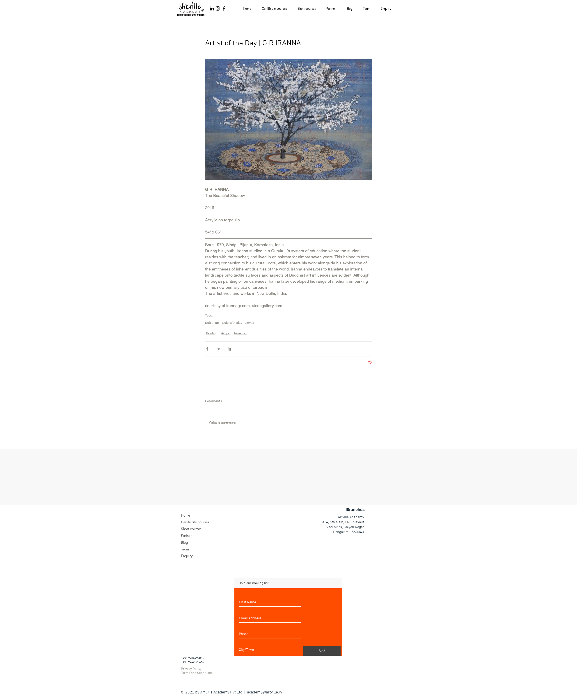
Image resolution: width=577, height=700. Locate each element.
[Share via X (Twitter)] (218, 349)
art (217, 322)
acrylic (249, 322)
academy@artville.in (264, 692)
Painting (211, 333)
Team (185, 549)
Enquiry (187, 556)
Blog (184, 542)
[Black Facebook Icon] (224, 8)
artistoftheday (232, 322)
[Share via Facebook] (207, 349)
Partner (186, 535)
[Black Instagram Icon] (218, 8)
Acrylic (225, 333)
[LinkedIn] (212, 8)
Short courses (191, 529)
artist (209, 322)
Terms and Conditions (197, 673)
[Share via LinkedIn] (229, 349)
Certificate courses (195, 522)
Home (185, 515)
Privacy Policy (191, 669)
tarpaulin (240, 333)
